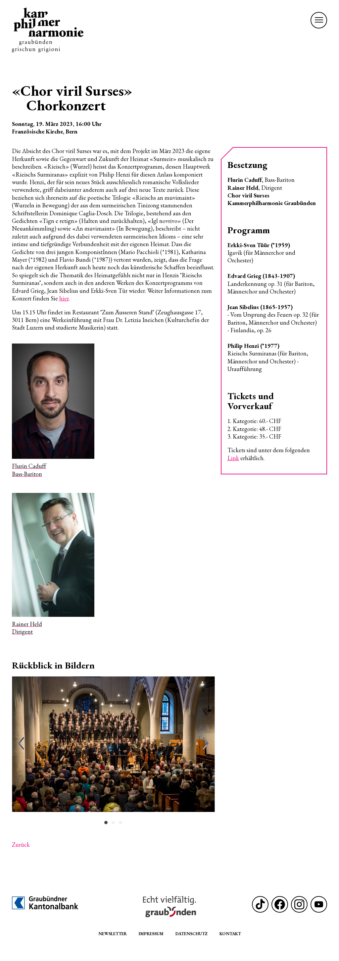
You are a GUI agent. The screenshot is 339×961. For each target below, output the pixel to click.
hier (64, 298)
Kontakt (230, 933)
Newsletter (112, 933)
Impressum (151, 933)
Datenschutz (191, 933)
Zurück (21, 844)
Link (233, 458)
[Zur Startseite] (47, 30)
